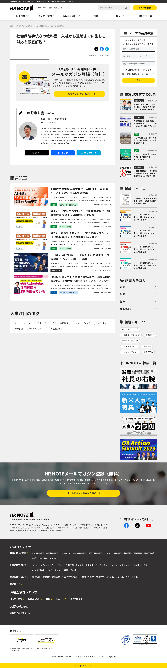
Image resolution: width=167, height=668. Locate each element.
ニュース (120, 15)
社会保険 (36, 576)
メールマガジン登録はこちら (78, 93)
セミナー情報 (16, 598)
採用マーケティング (46, 323)
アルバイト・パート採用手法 (73, 553)
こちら (151, 74)
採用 (122, 286)
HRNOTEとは (145, 15)
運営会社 (112, 656)
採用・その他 (50, 558)
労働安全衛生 (88, 576)
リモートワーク (103, 323)
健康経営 (64, 323)
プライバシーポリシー (61, 656)
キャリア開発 (38, 570)
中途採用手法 (52, 553)
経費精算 (120, 576)
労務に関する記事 (18, 576)
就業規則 (46, 576)
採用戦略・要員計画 (133, 553)
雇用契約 (56, 328)
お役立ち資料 (34, 598)
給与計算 (110, 576)
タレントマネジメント (121, 565)
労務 (122, 301)
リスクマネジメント (71, 576)
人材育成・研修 (140, 565)
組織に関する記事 (18, 564)
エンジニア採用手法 (113, 553)
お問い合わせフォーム (20, 612)
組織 (122, 293)
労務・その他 (132, 576)
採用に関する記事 (18, 553)
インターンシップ (23, 323)
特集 (96, 15)
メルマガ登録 (145, 7)
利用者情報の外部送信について (89, 656)
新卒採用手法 (38, 553)
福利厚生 (100, 576)
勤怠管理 (56, 576)
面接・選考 (37, 558)
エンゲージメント (38, 328)
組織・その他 (70, 570)
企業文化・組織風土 (84, 565)
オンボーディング (83, 323)
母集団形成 (149, 553)
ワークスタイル (102, 565)
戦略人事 (19, 328)
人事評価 (70, 565)
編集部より (126, 308)
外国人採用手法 (95, 553)
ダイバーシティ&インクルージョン (48, 565)
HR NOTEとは (76, 598)
